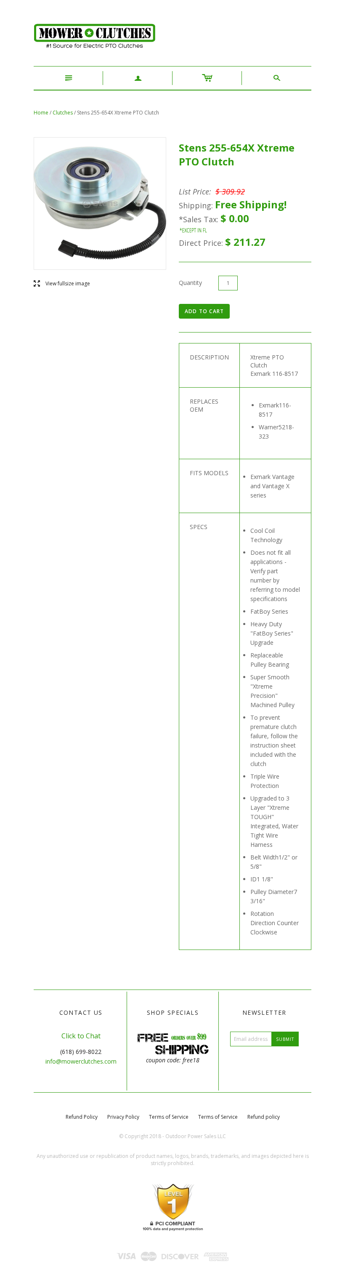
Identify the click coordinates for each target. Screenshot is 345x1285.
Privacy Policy (123, 1116)
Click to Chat (81, 1035)
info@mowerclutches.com (81, 1061)
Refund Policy (82, 1116)
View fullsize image (62, 283)
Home (41, 112)
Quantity (190, 283)
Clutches (63, 112)
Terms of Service (168, 1116)
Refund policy (263, 1116)
